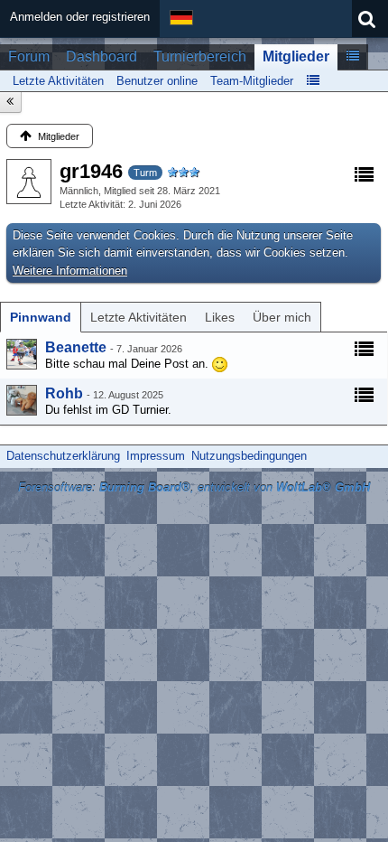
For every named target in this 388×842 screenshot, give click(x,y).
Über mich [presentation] (282, 317)
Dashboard (101, 56)
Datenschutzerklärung (63, 456)
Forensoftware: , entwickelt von (194, 487)
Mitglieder (296, 56)
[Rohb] (21, 400)
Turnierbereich (199, 56)
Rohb (64, 393)
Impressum (155, 456)
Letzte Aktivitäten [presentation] (138, 317)
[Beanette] (21, 354)
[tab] (40, 317)
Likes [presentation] (220, 317)
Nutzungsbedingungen (249, 456)
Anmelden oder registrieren (80, 16)
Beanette (75, 347)
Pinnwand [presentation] (40, 317)
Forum (29, 56)
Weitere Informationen (70, 270)
